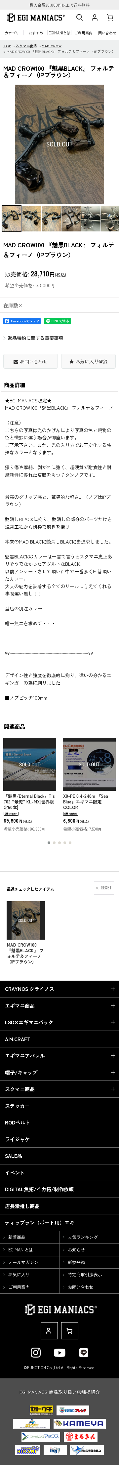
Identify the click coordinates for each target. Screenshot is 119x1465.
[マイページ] (94, 18)
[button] (79, 18)
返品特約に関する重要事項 (35, 338)
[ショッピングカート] (110, 18)
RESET (106, 887)
